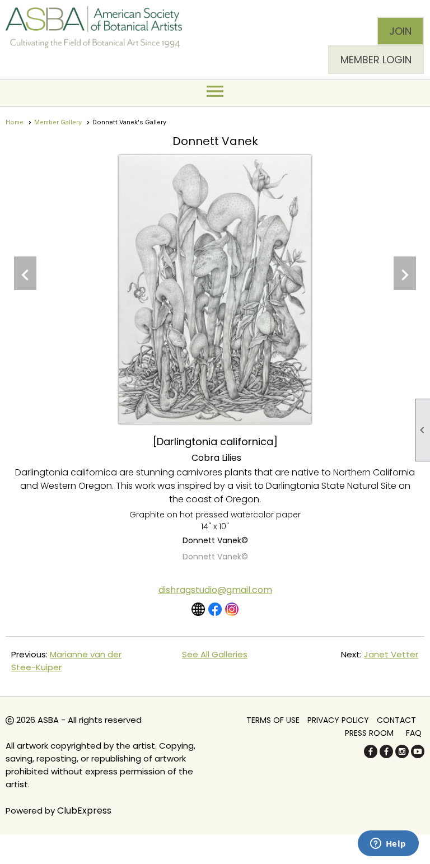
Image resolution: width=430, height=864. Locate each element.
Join (400, 31)
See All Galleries (214, 654)
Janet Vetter (391, 654)
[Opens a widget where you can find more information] (388, 844)
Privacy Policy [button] (338, 720)
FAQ (414, 733)
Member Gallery (58, 122)
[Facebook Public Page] (370, 755)
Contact (396, 720)
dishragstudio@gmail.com (215, 589)
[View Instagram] (232, 609)
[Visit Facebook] (215, 609)
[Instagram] (402, 755)
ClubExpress (84, 810)
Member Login (376, 60)
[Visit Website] (198, 609)
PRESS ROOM (369, 733)
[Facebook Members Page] (386, 755)
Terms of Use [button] (273, 720)
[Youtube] (417, 755)
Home (15, 122)
